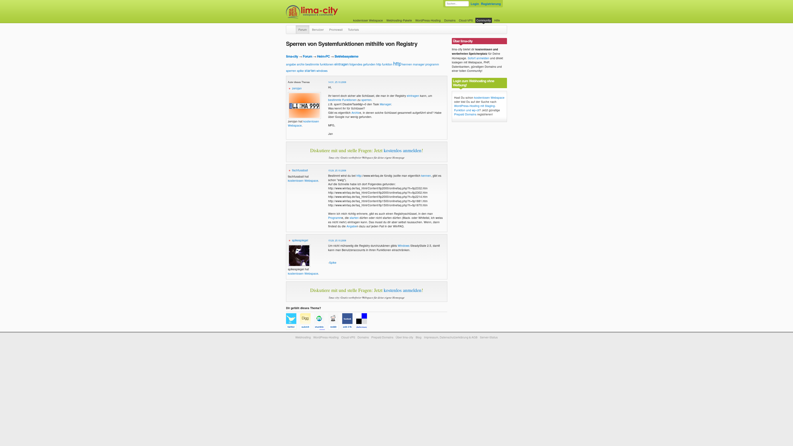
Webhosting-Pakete (399, 20)
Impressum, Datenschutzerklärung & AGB (450, 337)
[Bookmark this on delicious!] (362, 328)
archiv (301, 64)
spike (300, 71)
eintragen (341, 63)
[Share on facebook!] (349, 328)
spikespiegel (300, 240)
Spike (332, 262)
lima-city (292, 56)
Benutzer (318, 29)
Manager (385, 104)
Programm (335, 218)
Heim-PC (323, 56)
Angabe (352, 226)
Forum (302, 29)
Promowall (336, 29)
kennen (407, 64)
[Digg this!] (307, 328)
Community (483, 20)
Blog (418, 337)
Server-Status (489, 337)
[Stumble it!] (321, 328)
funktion (387, 64)
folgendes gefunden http (365, 64)
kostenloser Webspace (368, 20)
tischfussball (300, 170)
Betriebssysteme (346, 56)
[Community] (293, 27)
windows (322, 71)
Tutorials (353, 29)
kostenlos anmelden (402, 150)
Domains (450, 20)
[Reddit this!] (335, 328)
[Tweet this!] (293, 328)
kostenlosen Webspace (303, 180)
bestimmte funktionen (319, 64)
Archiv (355, 112)
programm (432, 64)
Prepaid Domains (465, 114)
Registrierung (491, 4)
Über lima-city (404, 337)
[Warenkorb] (503, 18)
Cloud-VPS (466, 20)
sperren (291, 71)
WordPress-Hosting (428, 20)
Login (475, 4)
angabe (291, 64)
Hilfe (497, 20)
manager (419, 64)
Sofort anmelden (478, 58)
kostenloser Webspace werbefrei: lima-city (327, 12)
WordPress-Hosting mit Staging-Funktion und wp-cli (475, 108)
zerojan (297, 88)
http (397, 63)
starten (310, 70)
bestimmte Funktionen (342, 100)
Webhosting (303, 337)
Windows (404, 245)
